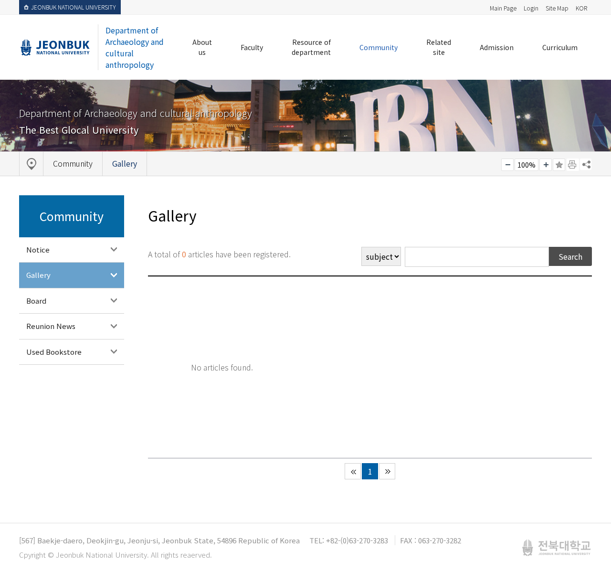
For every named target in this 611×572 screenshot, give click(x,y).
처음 (353, 471)
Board (36, 301)
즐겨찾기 (559, 165)
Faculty (252, 47)
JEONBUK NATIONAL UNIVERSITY (73, 7)
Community (378, 47)
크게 (545, 165)
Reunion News (50, 326)
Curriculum (560, 47)
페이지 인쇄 (573, 165)
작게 (507, 165)
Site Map (557, 8)
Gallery (38, 275)
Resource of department (311, 47)
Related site (438, 47)
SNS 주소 (585, 164)
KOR (581, 8)
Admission (497, 47)
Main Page (503, 8)
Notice (38, 249)
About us (202, 47)
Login (531, 8)
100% (526, 164)
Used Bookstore (54, 352)
